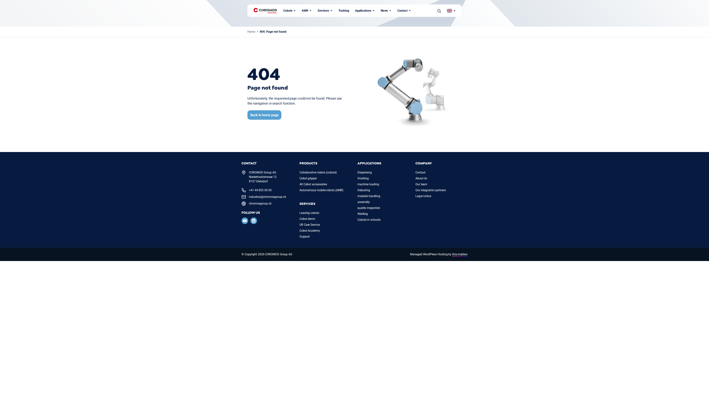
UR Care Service (309, 224)
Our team (421, 184)
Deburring (363, 190)
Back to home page (264, 115)
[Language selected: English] (451, 11)
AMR (305, 10)
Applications (363, 10)
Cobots (287, 10)
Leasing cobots (309, 213)
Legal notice (423, 196)
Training (343, 10)
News (384, 10)
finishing (363, 178)
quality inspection (368, 208)
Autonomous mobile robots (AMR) (321, 190)
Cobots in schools (368, 219)
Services (323, 10)
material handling (368, 196)
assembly (363, 202)
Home (251, 31)
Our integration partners (430, 190)
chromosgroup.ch (260, 203)
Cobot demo (307, 219)
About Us (421, 178)
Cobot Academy (309, 230)
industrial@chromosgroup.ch (267, 197)
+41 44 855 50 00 (260, 190)
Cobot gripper (308, 178)
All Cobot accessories (313, 184)
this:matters (459, 254)
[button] (439, 11)
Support (304, 236)
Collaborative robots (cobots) (318, 172)
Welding (362, 214)
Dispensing (364, 172)
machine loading (368, 184)
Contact (402, 10)
